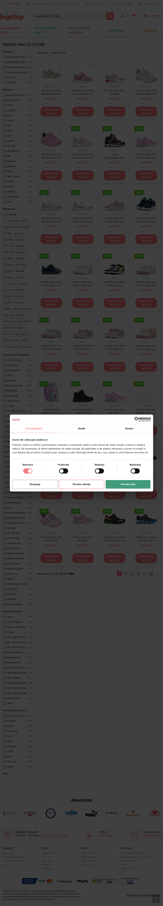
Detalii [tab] (81, 428)
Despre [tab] (129, 428)
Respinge (35, 484)
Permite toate (128, 484)
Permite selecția (81, 484)
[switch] (63, 470)
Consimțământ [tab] (33, 428)
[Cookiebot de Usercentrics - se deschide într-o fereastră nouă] (137, 419)
